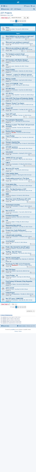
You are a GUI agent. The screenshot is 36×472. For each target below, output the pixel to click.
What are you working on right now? (17, 48)
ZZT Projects (6, 13)
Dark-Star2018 (15, 43)
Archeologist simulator (13, 205)
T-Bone (14, 284)
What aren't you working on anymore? (17, 42)
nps (13, 289)
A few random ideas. (12, 173)
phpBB (12, 329)
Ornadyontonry (15, 294)
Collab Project (10, 292)
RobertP (14, 276)
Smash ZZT (9, 108)
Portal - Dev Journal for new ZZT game (18, 247)
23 (29, 51)
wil (12, 242)
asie (13, 66)
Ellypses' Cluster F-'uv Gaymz (15, 103)
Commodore (15, 49)
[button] (25, 21)
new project (9, 152)
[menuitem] (5, 6)
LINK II (8, 162)
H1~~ (13, 37)
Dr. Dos (14, 132)
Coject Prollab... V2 (12, 275)
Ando (12, 15)
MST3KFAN (15, 190)
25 (34, 51)
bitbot (13, 200)
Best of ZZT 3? (10, 210)
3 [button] (20, 21)
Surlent (13, 271)
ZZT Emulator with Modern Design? (17, 60)
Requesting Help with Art (13, 225)
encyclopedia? (10, 241)
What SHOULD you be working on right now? (20, 36)
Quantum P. (15, 265)
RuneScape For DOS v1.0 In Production (18, 264)
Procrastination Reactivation (14, 120)
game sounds (10, 288)
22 (27, 51)
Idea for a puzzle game (13, 257)
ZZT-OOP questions (12, 147)
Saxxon (14, 195)
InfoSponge (15, 253)
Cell (7, 220)
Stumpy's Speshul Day (13, 142)
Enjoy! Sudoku (10, 69)
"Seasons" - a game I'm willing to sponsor (19, 74)
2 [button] (18, 21)
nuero (8, 15)
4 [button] (22, 21)
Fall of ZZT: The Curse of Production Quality (19, 98)
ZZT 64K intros (10, 88)
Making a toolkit (11, 79)
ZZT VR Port (9, 93)
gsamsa (14, 217)
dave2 (13, 61)
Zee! (7, 65)
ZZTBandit (14, 115)
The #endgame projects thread (15, 54)
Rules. (8, 27)
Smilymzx (14, 174)
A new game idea (11, 184)
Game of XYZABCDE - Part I (14, 83)
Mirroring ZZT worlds (12, 168)
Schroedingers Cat (16, 137)
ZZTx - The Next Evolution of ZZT (16, 189)
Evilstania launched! (12, 215)
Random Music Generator (14, 131)
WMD (7, 194)
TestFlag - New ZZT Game (14, 252)
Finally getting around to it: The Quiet (17, 178)
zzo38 (13, 85)
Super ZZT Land (11, 114)
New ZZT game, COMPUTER (14, 298)
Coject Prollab (10, 136)
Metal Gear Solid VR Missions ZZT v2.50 (18, 199)
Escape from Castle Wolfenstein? (16, 230)
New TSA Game (10, 269)
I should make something (14, 235)
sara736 (14, 127)
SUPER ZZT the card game (14, 158)
